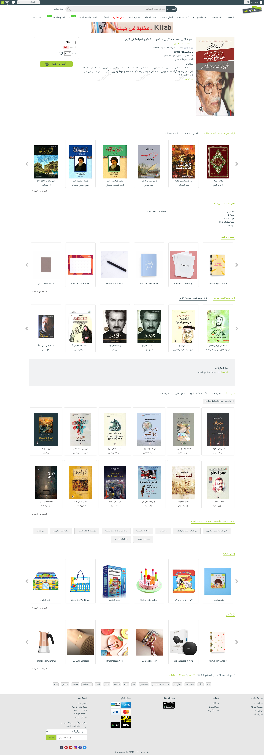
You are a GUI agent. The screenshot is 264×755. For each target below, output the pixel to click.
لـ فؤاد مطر (46, 349)
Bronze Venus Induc (46, 661)
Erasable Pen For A (115, 284)
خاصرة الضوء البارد (46, 501)
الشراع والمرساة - (46, 448)
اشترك (51, 737)
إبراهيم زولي (217, 453)
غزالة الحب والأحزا (115, 501)
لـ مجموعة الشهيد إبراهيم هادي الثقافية (218, 349)
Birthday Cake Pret (149, 600)
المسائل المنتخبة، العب (80, 181)
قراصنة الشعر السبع (114, 448)
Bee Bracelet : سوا (149, 661)
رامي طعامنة (45, 505)
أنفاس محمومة (183, 501)
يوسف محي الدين (79, 453)
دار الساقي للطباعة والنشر (187, 531)
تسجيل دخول (255, 2)
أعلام (200, 684)
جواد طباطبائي (148, 453)
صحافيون (144, 684)
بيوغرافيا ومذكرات (177, 675)
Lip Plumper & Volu (183, 661)
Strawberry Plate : (114, 661)
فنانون (106, 684)
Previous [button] (237, 164)
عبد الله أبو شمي (114, 453)
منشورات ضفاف (143, 539)
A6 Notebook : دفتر (46, 284)
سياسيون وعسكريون (160, 684)
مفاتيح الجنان (218, 181)
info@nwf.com (80, 714)
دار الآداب (40, 531)
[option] (218, 164)
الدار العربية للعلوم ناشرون (216, 531)
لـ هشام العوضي (149, 185)
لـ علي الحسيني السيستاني (115, 185)
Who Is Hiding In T (184, 600)
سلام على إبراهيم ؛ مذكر (218, 345)
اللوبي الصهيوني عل (149, 501)
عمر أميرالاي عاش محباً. (46, 345)
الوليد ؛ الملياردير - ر (149, 345)
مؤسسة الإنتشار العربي (87, 531)
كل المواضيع (192, 675)
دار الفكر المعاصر (120, 539)
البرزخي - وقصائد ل (80, 448)
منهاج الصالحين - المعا (115, 181)
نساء (55, 684)
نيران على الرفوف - (218, 448)
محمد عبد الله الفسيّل (183, 44)
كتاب (98, 684)
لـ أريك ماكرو (46, 185)
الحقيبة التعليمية (114, 600)
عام (134, 684)
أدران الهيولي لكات (80, 501)
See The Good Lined (149, 284)
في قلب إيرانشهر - (149, 448)
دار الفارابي (163, 531)
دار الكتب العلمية (142, 531)
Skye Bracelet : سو (80, 661)
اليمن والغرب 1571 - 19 (46, 181)
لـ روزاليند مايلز (183, 185)
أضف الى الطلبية (59, 64)
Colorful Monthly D (80, 284)
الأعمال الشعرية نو (218, 501)
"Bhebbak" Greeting (183, 284)
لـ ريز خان (149, 349)
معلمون (75, 684)
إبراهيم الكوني (183, 505)
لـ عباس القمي (218, 185)
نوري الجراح (217, 505)
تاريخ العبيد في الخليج (149, 181)
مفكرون (65, 684)
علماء (126, 684)
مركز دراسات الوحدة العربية (116, 531)
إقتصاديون (189, 684)
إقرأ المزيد (189, 79)
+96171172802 (80, 710)
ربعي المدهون (183, 453)
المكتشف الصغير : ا (217, 600)
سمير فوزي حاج (45, 453)
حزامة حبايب (114, 505)
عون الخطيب (79, 505)
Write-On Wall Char (80, 600)
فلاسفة (117, 684)
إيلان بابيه (148, 505)
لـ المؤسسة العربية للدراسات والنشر (219, 401)
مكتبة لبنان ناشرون (61, 531)
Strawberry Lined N (218, 661)
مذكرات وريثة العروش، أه (80, 345)
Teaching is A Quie (218, 284)
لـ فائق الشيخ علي (80, 349)
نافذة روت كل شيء (183, 448)
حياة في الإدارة (183, 345)
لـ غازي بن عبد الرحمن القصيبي (183, 349)
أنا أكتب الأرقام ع (46, 600)
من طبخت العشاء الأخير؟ (183, 181)
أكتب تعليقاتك (222, 372)
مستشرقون (86, 684)
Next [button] (27, 164)
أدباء (208, 684)
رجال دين (177, 684)
